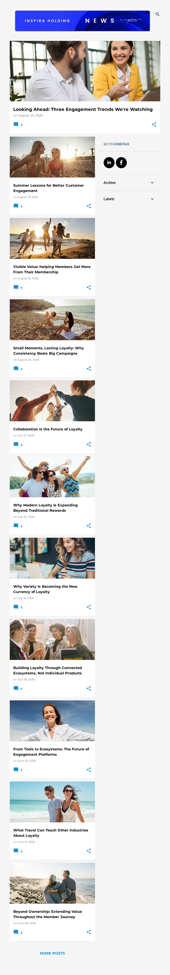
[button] (154, 125)
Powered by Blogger (87, 969)
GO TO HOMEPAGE (117, 144)
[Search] (157, 14)
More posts (52, 953)
